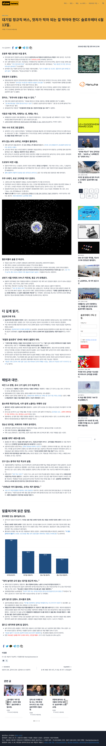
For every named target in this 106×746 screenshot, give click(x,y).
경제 (86, 369)
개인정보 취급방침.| (73, 742)
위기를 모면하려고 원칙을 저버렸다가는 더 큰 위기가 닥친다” (43, 603)
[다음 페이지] (66, 702)
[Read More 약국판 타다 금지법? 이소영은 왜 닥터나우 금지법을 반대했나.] (88, 362)
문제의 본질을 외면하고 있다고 (32, 446)
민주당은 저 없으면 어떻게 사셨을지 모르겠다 (29, 82)
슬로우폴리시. (81, 149)
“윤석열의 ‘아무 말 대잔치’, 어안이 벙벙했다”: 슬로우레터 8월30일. (14, 703)
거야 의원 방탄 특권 (18, 64)
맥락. (89, 369)
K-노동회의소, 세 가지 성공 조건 (88, 282)
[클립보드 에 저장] (31, 47)
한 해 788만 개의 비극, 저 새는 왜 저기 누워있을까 (56, 668)
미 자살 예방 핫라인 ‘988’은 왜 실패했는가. (88, 398)
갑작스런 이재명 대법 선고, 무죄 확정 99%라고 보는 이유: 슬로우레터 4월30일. (36, 704)
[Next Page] (96, 196)
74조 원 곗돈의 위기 (19, 288)
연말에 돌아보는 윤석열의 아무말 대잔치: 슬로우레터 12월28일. (59, 703)
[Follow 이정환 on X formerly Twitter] (6, 660)
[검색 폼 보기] (103, 3)
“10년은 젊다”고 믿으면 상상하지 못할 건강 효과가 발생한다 (23, 633)
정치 (79, 175)
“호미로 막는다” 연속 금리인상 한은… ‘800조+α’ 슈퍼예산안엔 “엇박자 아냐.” (88, 154)
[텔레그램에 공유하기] (23, 47)
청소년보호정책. (61, 742)
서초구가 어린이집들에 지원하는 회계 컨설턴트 (19, 490)
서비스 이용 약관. (49, 742)
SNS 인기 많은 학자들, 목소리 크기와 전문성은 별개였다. (88, 259)
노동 (79, 278)
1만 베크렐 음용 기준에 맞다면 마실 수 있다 (18, 103)
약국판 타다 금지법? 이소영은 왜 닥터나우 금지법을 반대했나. (88, 374)
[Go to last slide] (6, 702)
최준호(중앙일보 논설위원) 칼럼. (22, 196)
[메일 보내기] (27, 47)
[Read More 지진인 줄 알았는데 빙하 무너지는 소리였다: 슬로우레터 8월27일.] (88, 167)
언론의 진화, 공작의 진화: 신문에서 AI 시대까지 (16, 668)
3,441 (89, 196)
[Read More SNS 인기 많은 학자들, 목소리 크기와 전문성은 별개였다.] (88, 248)
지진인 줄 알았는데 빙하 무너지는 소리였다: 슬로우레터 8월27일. (88, 179)
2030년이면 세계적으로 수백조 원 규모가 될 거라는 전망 (44, 396)
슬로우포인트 (81, 255)
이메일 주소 (84, 323)
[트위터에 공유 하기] (16, 47)
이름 (82, 331)
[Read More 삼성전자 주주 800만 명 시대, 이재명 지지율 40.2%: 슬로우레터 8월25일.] (88, 411)
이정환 (3, 29)
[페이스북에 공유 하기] (13, 47)
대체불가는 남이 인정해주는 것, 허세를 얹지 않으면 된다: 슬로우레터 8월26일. (88, 306)
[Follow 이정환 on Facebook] (3, 660)
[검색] (94, 439)
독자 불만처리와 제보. (92, 742)
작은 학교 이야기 (18, 474)
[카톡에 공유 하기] (20, 47)
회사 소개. (19, 735)
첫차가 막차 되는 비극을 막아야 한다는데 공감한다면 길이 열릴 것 (43, 591)
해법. (77, 3)
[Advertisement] (88, 104)
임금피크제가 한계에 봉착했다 (21, 329)
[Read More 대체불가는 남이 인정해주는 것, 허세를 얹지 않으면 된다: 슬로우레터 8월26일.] (88, 294)
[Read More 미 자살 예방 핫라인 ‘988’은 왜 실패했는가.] (88, 387)
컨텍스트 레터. (5, 15)
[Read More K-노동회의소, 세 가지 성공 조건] (88, 271)
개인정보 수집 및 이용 (91, 340)
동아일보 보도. (56, 412)
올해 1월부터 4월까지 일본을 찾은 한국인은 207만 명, (21, 173)
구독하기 (84, 346)
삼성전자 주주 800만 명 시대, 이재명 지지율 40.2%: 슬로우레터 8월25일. (88, 423)
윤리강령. (82, 742)
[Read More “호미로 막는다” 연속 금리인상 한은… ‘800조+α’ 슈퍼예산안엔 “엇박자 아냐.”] (88, 142)
